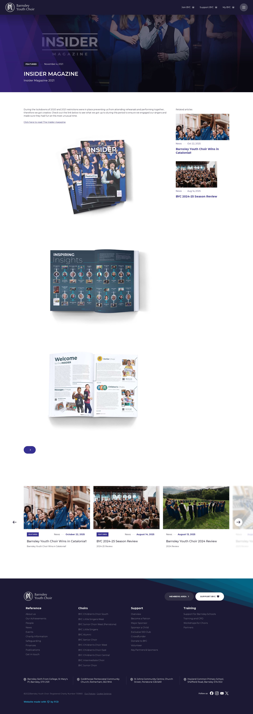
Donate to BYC (139, 641)
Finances (31, 645)
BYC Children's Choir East (92, 650)
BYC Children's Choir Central (94, 655)
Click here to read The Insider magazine (45, 122)
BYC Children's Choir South (93, 614)
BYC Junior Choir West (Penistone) (97, 624)
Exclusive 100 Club (141, 632)
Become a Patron (140, 618)
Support (137, 608)
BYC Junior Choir (87, 665)
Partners (188, 627)
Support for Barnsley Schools (200, 614)
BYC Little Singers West (91, 619)
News (29, 627)
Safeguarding (33, 641)
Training (190, 608)
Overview (136, 614)
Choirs (83, 608)
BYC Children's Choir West (92, 645)
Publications (33, 650)
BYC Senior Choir (87, 640)
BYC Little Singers (88, 629)
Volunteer (136, 645)
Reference (33, 608)
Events (29, 632)
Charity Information (37, 636)
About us (31, 614)
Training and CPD (193, 618)
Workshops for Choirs (196, 623)
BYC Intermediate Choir (91, 660)
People (30, 623)
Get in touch (33, 654)
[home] (20, 7)
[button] (188, 7)
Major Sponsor (139, 623)
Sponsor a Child (140, 627)
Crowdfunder (138, 636)
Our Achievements (36, 618)
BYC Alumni (84, 634)
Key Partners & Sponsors (144, 650)
